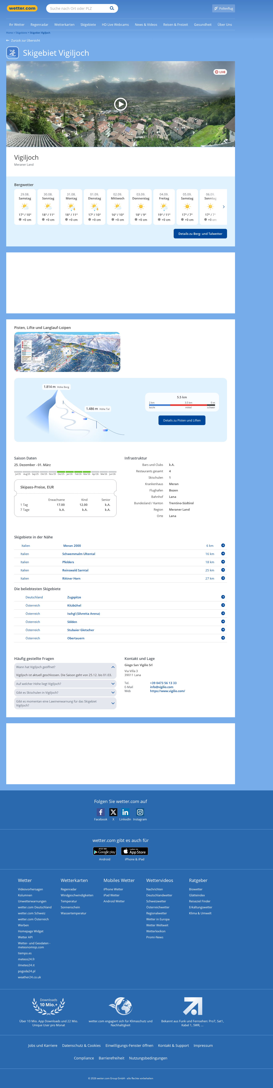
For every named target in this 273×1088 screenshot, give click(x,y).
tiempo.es (25, 953)
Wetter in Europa (157, 919)
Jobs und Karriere (42, 1045)
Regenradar (69, 889)
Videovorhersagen (30, 889)
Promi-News (154, 937)
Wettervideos (159, 880)
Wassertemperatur (73, 913)
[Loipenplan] (67, 352)
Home (9, 32)
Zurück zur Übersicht (25, 40)
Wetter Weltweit (157, 925)
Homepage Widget (30, 931)
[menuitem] (17, 24)
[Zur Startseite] (22, 8)
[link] (17, 24)
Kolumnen (25, 895)
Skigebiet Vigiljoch (40, 32)
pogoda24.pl (26, 971)
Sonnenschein (70, 907)
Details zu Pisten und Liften (182, 420)
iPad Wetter (112, 895)
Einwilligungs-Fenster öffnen (129, 1045)
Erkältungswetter (200, 907)
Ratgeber (198, 880)
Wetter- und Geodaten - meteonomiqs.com (34, 945)
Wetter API (25, 937)
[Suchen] (111, 8)
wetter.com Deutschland (35, 907)
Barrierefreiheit (111, 1058)
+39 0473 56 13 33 (163, 683)
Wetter (25, 880)
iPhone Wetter (113, 889)
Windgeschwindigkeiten (77, 895)
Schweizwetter (156, 901)
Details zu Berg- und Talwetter (200, 234)
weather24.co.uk (29, 977)
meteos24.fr (26, 959)
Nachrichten (154, 889)
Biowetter (195, 889)
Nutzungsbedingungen (148, 1058)
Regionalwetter (156, 913)
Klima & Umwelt (200, 913)
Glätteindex (197, 895)
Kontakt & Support (173, 1045)
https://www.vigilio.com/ (167, 691)
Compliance (84, 1058)
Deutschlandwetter (159, 895)
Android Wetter (114, 901)
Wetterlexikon (155, 931)
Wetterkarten (74, 880)
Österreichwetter (157, 907)
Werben (23, 925)
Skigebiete (21, 32)
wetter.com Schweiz (31, 913)
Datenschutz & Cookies (81, 1045)
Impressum (203, 1045)
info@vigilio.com (161, 687)
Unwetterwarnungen (32, 901)
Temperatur (69, 901)
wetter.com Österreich (33, 919)
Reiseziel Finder (199, 901)
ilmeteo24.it (26, 965)
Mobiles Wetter (119, 880)
